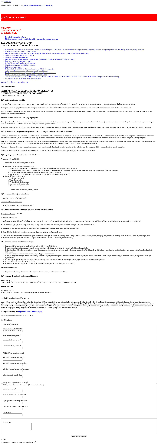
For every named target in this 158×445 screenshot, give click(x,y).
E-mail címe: (7, 412)
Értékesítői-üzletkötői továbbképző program (20, 63)
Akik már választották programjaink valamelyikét (17, 9)
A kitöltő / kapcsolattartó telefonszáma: (16, 369)
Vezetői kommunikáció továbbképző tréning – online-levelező (26, 75)
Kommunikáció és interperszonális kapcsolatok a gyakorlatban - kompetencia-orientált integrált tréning (39, 59)
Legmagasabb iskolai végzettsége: (15, 401)
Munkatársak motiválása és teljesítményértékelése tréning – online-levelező (30, 73)
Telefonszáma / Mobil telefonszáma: (15, 406)
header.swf (7, 2)
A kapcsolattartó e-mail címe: (13, 375)
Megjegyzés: (7, 422)
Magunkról (4, 82)
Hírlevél (12, 82)
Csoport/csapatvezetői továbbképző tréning (19, 55)
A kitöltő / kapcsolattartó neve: (14, 357)
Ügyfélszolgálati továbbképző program (18, 61)
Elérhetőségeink (22, 82)
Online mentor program (13, 67)
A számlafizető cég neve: (12, 340)
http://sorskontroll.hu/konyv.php (30, 311)
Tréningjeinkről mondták (9, 11)
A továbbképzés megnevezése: (13, 328)
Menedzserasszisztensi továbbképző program (20, 65)
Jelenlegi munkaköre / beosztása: (14, 395)
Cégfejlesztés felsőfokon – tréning (16, 57)
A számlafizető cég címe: (12, 346)
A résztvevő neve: (9, 389)
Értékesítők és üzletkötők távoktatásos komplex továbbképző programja (29, 69)
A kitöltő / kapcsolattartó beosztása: (15, 363)
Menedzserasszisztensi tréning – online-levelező (21, 51)
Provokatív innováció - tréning (15, 37)
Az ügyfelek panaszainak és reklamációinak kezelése (23, 78)
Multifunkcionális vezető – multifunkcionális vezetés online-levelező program (31, 39)
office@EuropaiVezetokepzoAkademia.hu (38, 5)
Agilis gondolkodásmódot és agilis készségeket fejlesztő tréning (26, 71)
